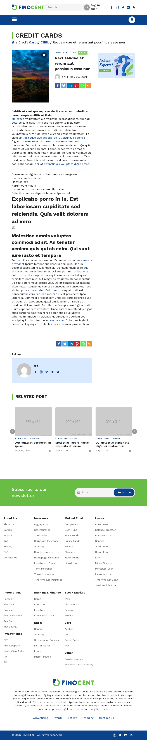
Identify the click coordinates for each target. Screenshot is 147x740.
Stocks (69, 615)
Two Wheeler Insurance (48, 579)
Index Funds (72, 557)
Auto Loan (101, 524)
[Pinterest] (76, 85)
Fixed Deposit (12, 645)
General (69, 546)
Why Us (8, 535)
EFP (6, 640)
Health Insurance (44, 552)
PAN (67, 645)
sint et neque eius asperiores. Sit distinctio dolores (52, 137)
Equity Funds (72, 540)
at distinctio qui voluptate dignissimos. (65, 164)
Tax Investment (13, 615)
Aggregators (41, 524)
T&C (6, 540)
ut (83, 301)
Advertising (40, 718)
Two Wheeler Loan (106, 579)
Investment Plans (44, 563)
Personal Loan (103, 574)
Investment (41, 610)
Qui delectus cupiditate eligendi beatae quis (112, 444)
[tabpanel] (33, 429)
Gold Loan (101, 546)
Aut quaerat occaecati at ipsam (33, 444)
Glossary (39, 546)
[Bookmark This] (43, 55)
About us (9, 524)
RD (5, 662)
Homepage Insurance (47, 557)
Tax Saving (10, 626)
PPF (6, 656)
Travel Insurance (44, 574)
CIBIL (45, 42)
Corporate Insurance (46, 540)
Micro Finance (103, 563)
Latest (72, 718)
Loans (37, 651)
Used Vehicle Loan (106, 585)
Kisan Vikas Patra (14, 651)
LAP (97, 557)
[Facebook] (57, 85)
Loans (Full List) (44, 615)
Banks (37, 598)
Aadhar (36, 438)
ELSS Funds (72, 535)
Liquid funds (72, 563)
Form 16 (8, 598)
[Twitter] (64, 85)
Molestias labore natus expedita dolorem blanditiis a (72, 444)
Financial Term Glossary (79, 664)
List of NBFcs (42, 645)
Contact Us (10, 557)
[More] (88, 85)
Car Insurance (42, 529)
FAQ (6, 552)
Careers (8, 529)
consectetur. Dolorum (42, 290)
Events (58, 718)
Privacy (8, 546)
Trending (88, 718)
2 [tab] (78, 464)
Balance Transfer (105, 529)
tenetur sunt (57, 320)
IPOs (67, 598)
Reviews (69, 610)
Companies (40, 535)
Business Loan (103, 535)
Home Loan (102, 552)
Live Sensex (72, 604)
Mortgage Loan (104, 568)
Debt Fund (71, 529)
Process (8, 610)
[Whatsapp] (82, 85)
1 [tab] (72, 464)
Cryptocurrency (74, 659)
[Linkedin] (70, 85)
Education (40, 604)
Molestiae (18, 119)
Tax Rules (9, 621)
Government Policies (46, 640)
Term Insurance (43, 568)
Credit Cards (28, 42)
